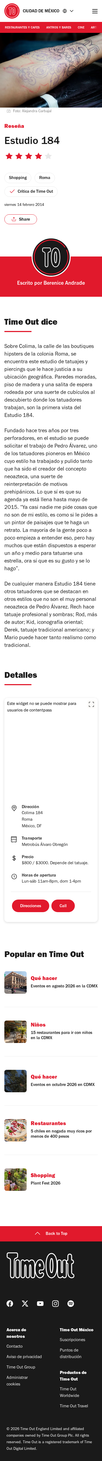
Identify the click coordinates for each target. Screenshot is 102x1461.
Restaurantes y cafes (22, 28)
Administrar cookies (17, 1381)
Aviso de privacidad (24, 1357)
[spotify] (70, 1303)
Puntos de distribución (71, 1353)
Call (63, 906)
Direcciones (30, 906)
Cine (81, 28)
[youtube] (40, 1303)
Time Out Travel (74, 1406)
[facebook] (10, 1303)
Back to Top (56, 1234)
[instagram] (55, 1303)
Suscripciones (72, 1340)
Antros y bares (58, 28)
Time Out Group (21, 1367)
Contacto (15, 1347)
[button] (91, 704)
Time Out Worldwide (69, 1392)
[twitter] (25, 1303)
